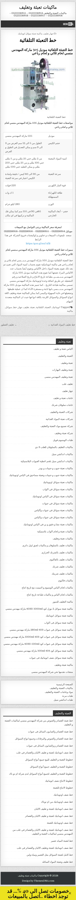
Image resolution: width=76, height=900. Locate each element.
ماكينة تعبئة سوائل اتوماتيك (30, 33)
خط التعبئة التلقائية (38, 40)
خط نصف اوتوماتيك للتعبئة (60, 822)
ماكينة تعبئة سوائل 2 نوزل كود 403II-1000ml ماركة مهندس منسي (39, 608)
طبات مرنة (67, 696)
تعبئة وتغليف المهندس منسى (58, 376)
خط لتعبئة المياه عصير (62, 840)
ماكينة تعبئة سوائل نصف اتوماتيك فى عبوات (51, 657)
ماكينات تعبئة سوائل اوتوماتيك (58, 482)
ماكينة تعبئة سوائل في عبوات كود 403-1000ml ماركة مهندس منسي (38, 636)
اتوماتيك (56, 307)
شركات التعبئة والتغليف (61, 412)
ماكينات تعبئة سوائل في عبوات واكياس (53, 517)
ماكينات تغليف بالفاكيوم (61, 559)
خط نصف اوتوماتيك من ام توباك (57, 801)
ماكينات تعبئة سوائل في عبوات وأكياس (53, 510)
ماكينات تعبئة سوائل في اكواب (58, 489)
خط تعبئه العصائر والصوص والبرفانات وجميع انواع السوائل (44, 738)
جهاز (20, 307)
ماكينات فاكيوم (65, 580)
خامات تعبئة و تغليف (63, 398)
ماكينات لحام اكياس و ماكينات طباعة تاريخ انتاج (50, 594)
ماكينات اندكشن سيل (62, 454)
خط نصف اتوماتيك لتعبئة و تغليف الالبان (53, 808)
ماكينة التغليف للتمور (63, 601)
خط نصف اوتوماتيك (63, 794)
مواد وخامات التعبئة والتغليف (59, 692)
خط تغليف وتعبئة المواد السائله (57, 861)
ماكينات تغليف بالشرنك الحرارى (57, 552)
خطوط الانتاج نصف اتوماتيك (59, 780)
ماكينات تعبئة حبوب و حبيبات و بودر (56, 468)
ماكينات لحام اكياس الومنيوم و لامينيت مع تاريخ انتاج (47, 587)
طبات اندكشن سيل (63, 699)
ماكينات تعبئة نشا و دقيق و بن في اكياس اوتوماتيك (48, 524)
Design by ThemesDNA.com (38, 881)
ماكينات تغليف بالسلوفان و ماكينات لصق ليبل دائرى (47, 545)
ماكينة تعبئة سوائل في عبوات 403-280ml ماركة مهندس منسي (41, 629)
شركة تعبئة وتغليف (64, 433)
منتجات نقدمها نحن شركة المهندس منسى (52, 672)
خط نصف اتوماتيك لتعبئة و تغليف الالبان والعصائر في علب (44, 752)
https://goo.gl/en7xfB (38, 243)
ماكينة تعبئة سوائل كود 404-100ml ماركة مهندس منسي (45, 650)
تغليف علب (67, 384)
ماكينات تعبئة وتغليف (38, 7)
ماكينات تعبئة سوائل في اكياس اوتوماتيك (52, 496)
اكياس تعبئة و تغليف (63, 348)
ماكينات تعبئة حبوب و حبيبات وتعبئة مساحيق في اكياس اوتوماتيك (41, 475)
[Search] (72, 23)
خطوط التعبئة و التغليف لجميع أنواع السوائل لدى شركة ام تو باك (41, 773)
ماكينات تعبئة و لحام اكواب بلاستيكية (55, 531)
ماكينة (70, 311)
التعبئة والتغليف (65, 356)
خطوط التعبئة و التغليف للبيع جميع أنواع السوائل (49, 759)
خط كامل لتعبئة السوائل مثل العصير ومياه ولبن (50, 854)
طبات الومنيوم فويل (63, 440)
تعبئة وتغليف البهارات (62, 369)
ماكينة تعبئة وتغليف (63, 664)
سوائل (8, 307)
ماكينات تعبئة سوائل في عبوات (57, 503)
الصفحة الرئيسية (64, 684)
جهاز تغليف (48, 33)
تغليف (26, 307)
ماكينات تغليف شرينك (62, 573)
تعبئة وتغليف (67, 363)
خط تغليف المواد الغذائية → (61, 324)
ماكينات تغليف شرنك (62, 566)
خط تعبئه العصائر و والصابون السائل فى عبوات (49, 745)
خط (15, 307)
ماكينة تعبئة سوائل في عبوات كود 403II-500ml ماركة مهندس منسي (38, 643)
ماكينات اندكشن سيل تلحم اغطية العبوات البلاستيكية (47, 461)
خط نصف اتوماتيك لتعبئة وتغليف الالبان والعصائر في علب (45, 847)
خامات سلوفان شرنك (62, 405)
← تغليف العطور (9, 324)
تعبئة (32, 307)
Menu (65, 24)
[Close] (70, 893)
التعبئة (48, 307)
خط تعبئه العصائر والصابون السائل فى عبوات (50, 731)
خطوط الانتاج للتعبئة (63, 787)
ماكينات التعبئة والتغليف (61, 688)
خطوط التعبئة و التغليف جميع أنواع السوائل (51, 766)
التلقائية (40, 307)
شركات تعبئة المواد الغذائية (59, 419)
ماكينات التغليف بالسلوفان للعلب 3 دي (54, 447)
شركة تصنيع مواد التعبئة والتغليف (57, 426)
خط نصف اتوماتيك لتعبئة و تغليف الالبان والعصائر (49, 816)
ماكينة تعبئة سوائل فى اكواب (58, 622)
